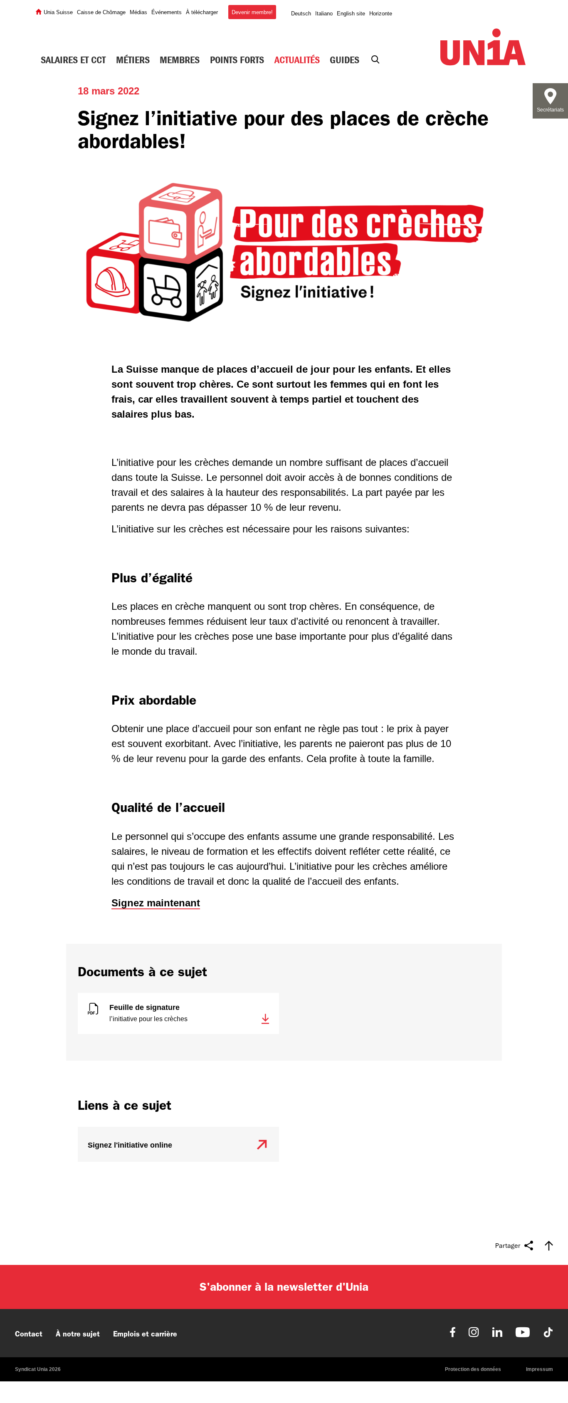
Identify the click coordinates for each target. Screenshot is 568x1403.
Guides (344, 60)
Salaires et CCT (73, 60)
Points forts (237, 60)
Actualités (297, 60)
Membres (180, 60)
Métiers (133, 60)
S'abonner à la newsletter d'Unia (284, 1287)
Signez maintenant (155, 902)
